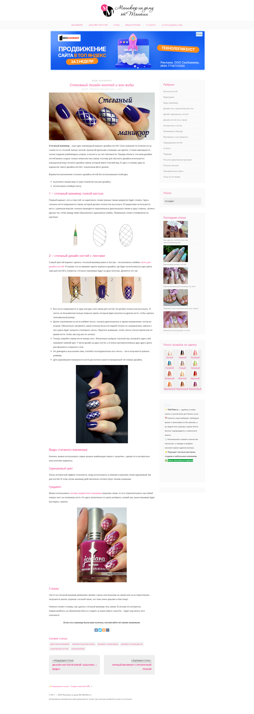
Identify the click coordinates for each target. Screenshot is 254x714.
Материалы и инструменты (175, 136)
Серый (182, 367)
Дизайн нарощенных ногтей (175, 114)
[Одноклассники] (103, 630)
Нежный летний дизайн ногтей (176, 330)
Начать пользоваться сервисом (180, 460)
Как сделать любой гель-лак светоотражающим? (175, 241)
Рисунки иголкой (170, 165)
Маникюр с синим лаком (108, 644)
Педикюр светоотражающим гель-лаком (180, 308)
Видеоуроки (132, 25)
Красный (195, 378)
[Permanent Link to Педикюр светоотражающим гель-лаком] (175, 305)
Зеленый (195, 367)
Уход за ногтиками (171, 176)
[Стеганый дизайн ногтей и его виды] (102, 236)
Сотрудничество (172, 25)
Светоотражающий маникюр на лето (179, 286)
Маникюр (77, 25)
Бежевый (169, 378)
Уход (117, 25)
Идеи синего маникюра (59, 644)
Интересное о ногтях (172, 125)
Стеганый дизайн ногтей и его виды (102, 84)
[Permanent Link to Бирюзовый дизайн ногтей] (175, 261)
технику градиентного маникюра (86, 493)
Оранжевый (170, 388)
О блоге (151, 25)
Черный (182, 357)
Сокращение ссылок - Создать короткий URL (70, 686)
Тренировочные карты (173, 171)
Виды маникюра (102, 80)
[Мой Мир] (107, 630)
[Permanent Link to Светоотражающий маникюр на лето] (175, 283)
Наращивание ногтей (172, 142)
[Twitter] (100, 630)
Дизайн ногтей (98, 25)
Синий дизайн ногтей (59, 649)
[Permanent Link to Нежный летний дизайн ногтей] (175, 327)
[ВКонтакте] (96, 630)
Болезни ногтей (170, 91)
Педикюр (167, 154)
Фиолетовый (195, 388)
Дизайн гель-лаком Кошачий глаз (178, 108)
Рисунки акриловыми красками (177, 159)
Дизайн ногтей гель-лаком (175, 119)
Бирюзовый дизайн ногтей (174, 264)
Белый (169, 357)
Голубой (170, 367)
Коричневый (182, 388)
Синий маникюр (78, 649)
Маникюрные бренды (173, 131)
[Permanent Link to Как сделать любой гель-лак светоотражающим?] (175, 236)
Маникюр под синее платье (83, 644)
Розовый (195, 357)
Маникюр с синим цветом (131, 644)
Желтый (182, 378)
